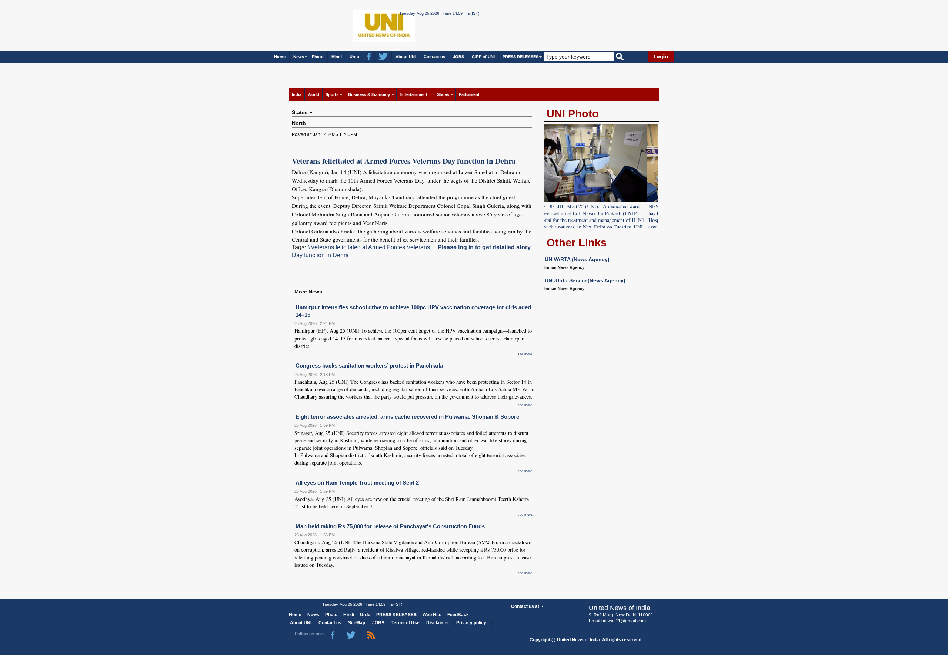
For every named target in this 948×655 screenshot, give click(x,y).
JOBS (458, 56)
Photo (318, 56)
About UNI (405, 56)
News (298, 56)
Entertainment (413, 94)
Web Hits (432, 614)
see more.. (526, 354)
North (299, 123)
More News (308, 292)
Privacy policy (471, 623)
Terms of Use (405, 623)
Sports (332, 94)
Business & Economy (369, 94)
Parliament (469, 94)
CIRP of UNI (483, 56)
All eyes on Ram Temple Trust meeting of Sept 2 (357, 482)
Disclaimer (437, 623)
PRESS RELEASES (520, 56)
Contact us (434, 56)
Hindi (336, 56)
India (296, 94)
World (313, 94)
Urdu (354, 56)
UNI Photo (573, 114)
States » (302, 112)
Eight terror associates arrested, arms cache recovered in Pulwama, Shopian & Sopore (407, 416)
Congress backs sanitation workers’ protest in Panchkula (369, 365)
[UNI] (364, 25)
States (443, 94)
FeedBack (458, 614)
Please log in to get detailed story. (485, 247)
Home (280, 56)
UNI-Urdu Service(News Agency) (585, 280)
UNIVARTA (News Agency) (577, 259)
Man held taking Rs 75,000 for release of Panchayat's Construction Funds (390, 526)
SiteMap (356, 623)
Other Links (577, 243)
